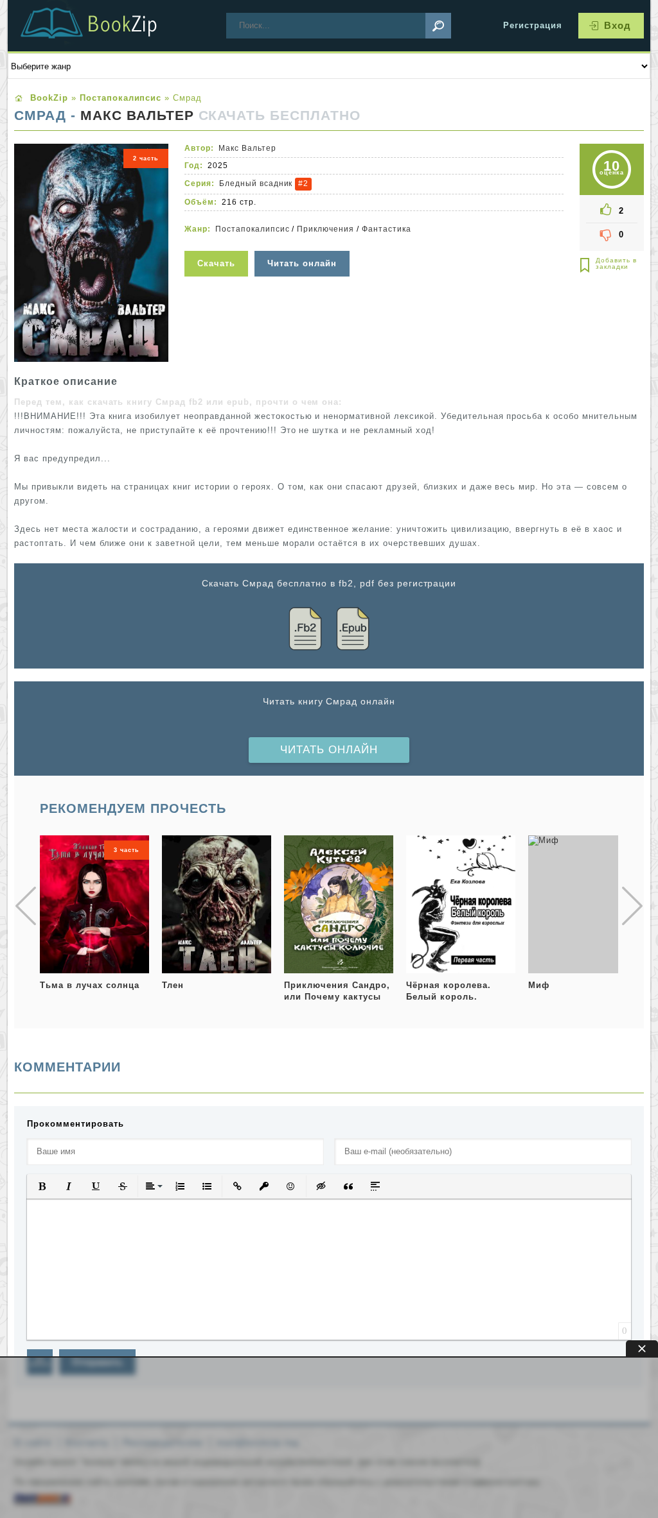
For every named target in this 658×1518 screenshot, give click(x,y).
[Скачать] (217, 243)
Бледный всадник (256, 183)
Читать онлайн (329, 750)
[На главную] (104, 25)
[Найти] (438, 25)
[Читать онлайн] (303, 243)
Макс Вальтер (137, 115)
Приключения (325, 229)
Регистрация (532, 25)
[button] (42, 1186)
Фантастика (386, 229)
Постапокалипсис (252, 229)
